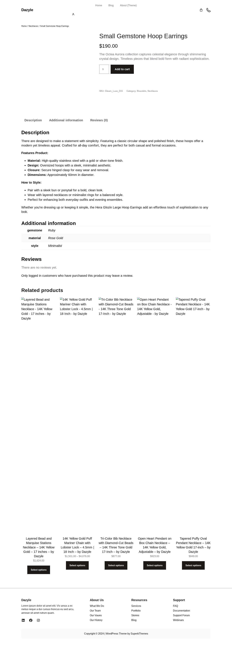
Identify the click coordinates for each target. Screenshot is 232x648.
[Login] (116, 14)
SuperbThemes (139, 633)
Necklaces (33, 26)
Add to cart (122, 69)
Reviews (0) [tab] (99, 120)
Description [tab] (33, 120)
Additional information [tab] (66, 120)
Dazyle (27, 10)
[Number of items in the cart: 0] (201, 10)
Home (98, 5)
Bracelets (141, 91)
